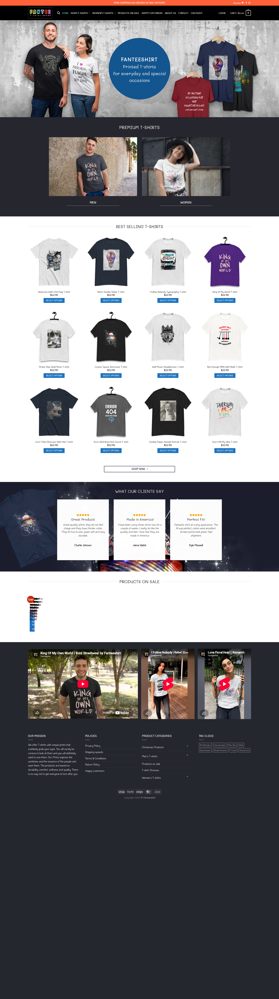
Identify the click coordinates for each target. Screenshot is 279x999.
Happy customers (152, 13)
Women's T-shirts (151, 777)
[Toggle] (187, 746)
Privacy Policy (92, 745)
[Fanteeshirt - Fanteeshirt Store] (40, 13)
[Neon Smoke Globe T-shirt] (111, 262)
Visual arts (244, 750)
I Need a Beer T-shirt (32, 606)
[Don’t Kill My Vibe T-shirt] (225, 412)
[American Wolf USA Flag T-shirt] (54, 262)
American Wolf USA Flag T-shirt (54, 291)
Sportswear (205, 750)
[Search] (58, 13)
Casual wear (219, 745)
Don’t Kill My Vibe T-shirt (225, 441)
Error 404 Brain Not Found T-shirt (111, 441)
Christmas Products (153, 747)
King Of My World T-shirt (224, 291)
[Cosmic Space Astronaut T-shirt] (111, 337)
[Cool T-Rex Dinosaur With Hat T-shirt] (54, 412)
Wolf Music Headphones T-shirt (168, 366)
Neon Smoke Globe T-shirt (111, 291)
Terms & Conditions (95, 758)
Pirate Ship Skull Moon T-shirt (54, 366)
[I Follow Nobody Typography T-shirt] (168, 262)
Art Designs (205, 745)
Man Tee (232, 745)
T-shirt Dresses (150, 770)
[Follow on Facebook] (246, 3)
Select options (54, 300)
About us (170, 13)
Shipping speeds (94, 752)
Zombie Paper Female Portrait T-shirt (168, 441)
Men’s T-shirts (79, 13)
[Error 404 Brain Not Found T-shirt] (111, 412)
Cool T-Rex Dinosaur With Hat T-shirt (54, 441)
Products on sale (128, 13)
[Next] (38, 614)
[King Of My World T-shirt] (225, 262)
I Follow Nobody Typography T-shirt (168, 291)
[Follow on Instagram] (249, 3)
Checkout (196, 13)
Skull (241, 745)
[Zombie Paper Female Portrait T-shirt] (168, 412)
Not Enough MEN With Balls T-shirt (225, 366)
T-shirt (233, 750)
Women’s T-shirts (102, 13)
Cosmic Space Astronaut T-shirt (111, 366)
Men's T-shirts (149, 756)
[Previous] (29, 614)
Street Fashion (220, 750)
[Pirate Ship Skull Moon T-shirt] (54, 337)
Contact (183, 13)
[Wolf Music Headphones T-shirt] (168, 337)
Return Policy (92, 764)
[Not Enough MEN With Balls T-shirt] (225, 337)
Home (65, 13)
